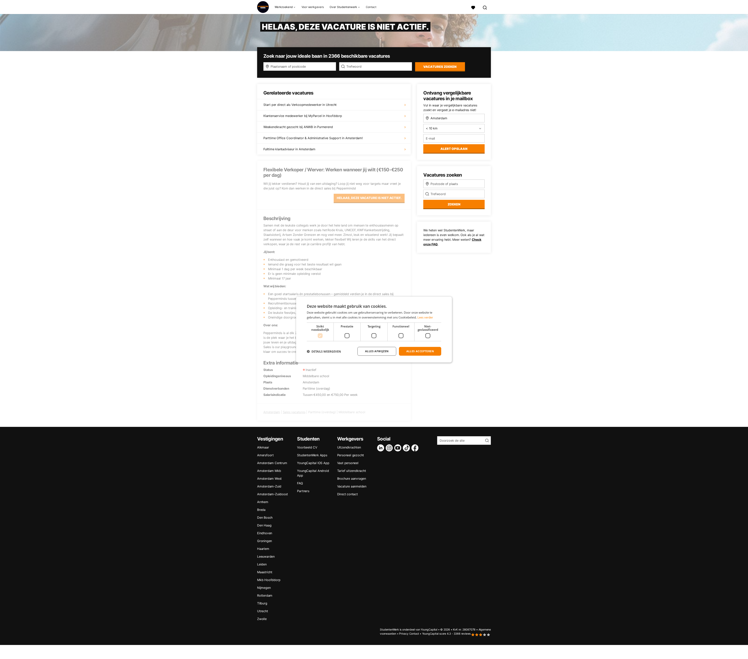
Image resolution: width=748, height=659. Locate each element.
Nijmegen (264, 588)
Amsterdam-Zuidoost (272, 494)
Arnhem (262, 502)
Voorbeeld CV (307, 447)
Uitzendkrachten (349, 447)
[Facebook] (415, 447)
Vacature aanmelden (351, 486)
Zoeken (454, 204)
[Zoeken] (485, 7)
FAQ (300, 483)
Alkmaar (263, 447)
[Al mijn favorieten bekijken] (473, 7)
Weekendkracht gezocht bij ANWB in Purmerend (298, 127)
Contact (371, 7)
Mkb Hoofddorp (268, 580)
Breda (261, 510)
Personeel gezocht (350, 455)
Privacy (403, 633)
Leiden (262, 564)
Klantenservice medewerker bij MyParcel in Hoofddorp (302, 116)
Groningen (264, 541)
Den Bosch (265, 517)
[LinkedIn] (381, 447)
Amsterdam (271, 412)
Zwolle (262, 619)
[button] (324, 351)
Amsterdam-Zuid (269, 486)
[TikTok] (407, 447)
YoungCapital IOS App (313, 463)
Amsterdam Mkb (269, 471)
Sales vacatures (294, 412)
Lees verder (425, 317)
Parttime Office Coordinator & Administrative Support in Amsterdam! (313, 138)
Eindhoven (264, 533)
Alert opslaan (454, 149)
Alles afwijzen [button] (377, 351)
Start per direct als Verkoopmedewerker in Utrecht (300, 105)
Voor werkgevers (313, 7)
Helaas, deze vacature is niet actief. (369, 198)
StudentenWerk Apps (312, 455)
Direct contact (347, 494)
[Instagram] (390, 447)
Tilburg (262, 603)
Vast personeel (347, 463)
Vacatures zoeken (440, 67)
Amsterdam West (269, 478)
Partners (303, 491)
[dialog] (374, 329)
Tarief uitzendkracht (351, 471)
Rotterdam (264, 595)
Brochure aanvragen (351, 478)
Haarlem (263, 549)
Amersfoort (265, 455)
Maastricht (264, 572)
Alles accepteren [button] (420, 351)
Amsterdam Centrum (272, 463)
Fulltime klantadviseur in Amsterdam (289, 149)
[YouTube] (398, 447)
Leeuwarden (266, 556)
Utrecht (262, 611)
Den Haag (264, 525)
